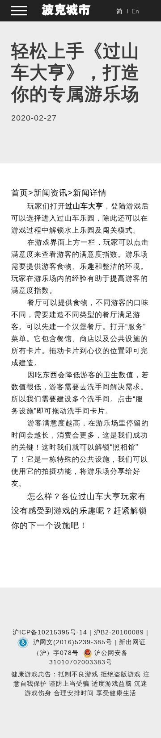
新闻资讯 (51, 192)
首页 (19, 192)
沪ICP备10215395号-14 (50, 632)
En (135, 11)
